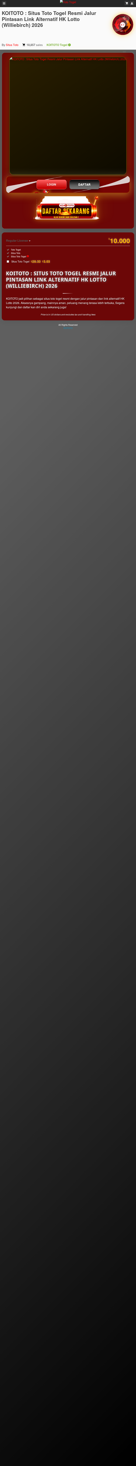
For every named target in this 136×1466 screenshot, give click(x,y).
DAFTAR (84, 184)
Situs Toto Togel (30, 261)
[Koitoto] (122, 24)
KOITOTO (68, 327)
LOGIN (51, 184)
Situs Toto (12, 45)
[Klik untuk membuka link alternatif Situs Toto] (68, 116)
